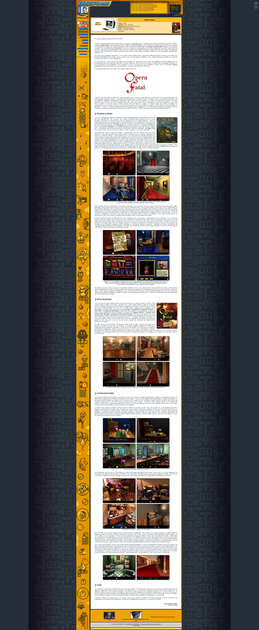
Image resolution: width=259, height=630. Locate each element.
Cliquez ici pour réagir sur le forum (151, 624)
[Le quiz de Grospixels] (82, 51)
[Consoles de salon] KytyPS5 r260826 (146, 9)
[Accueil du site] (82, 28)
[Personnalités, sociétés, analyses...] (82, 34)
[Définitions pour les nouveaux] (82, 45)
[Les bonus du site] (82, 37)
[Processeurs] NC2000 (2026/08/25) (145, 8)
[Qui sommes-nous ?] (82, 48)
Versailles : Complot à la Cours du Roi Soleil (118, 314)
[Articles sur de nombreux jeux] (82, 31)
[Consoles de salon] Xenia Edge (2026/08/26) (147, 6)
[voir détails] (121, 31)
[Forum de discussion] (82, 40)
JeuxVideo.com (136, 43)
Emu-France (158, 2)
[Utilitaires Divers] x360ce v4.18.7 (145, 3)
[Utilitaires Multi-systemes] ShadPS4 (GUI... (147, 4)
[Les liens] (82, 42)
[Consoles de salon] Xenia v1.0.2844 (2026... (147, 7)
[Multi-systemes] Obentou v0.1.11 (145, 10)
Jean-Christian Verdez (104, 38)
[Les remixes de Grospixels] (82, 54)
